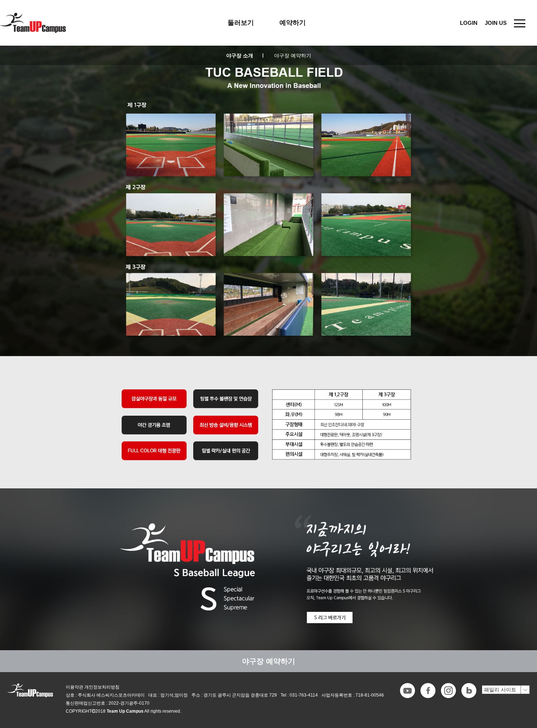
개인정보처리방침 (101, 687)
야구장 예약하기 (292, 55)
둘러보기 (241, 22)
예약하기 (292, 22)
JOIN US (496, 23)
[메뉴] (519, 23)
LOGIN (468, 23)
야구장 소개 (244, 55)
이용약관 (74, 687)
